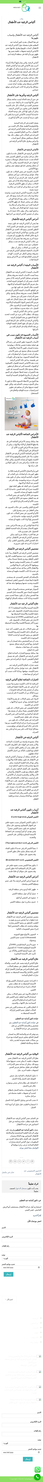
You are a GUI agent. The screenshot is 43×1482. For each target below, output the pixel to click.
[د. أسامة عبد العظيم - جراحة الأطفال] (21, 8)
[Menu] (39, 8)
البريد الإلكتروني (7, 1237)
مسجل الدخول (21, 1188)
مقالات (21, 19)
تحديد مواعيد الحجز (8, 1264)
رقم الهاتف (5, 1246)
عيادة (3, 1255)
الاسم (4, 1227)
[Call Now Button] (37, 1477)
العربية (24, 2)
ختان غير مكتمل (8, 1172)
